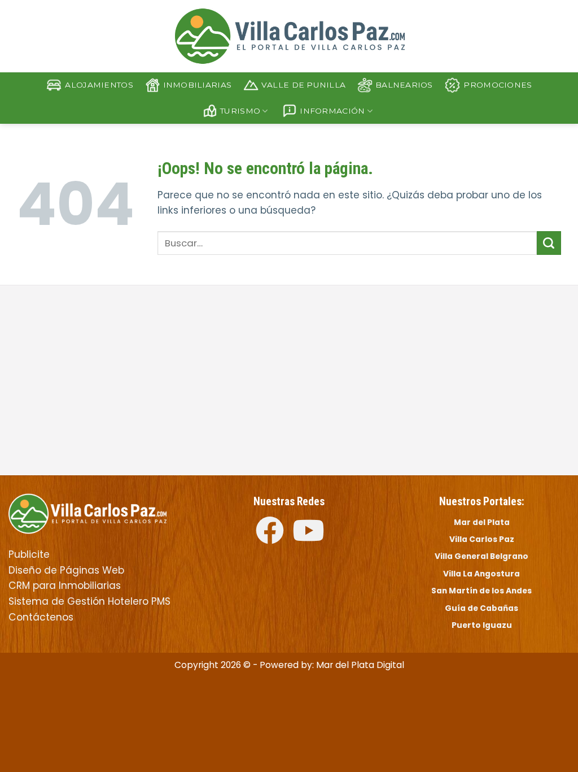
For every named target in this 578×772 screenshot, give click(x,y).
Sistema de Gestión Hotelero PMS (89, 601)
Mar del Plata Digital (360, 665)
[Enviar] (549, 243)
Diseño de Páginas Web (66, 570)
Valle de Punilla (303, 84)
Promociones (497, 84)
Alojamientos (99, 84)
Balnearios (404, 84)
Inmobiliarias (197, 84)
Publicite (29, 554)
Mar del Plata (482, 522)
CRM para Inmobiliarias (64, 585)
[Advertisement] (144, 381)
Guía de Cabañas (481, 608)
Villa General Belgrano (481, 556)
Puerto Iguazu (482, 625)
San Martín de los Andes (481, 590)
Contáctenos (40, 617)
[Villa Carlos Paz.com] (87, 512)
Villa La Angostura (481, 573)
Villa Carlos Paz (481, 539)
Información (332, 110)
